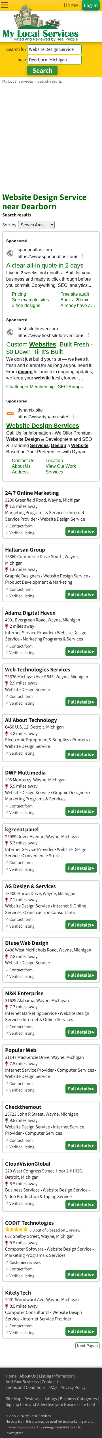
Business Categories (78, 1398)
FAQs (53, 1387)
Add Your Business (22, 1381)
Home (11, 1376)
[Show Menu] (4, 5)
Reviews (32, 1398)
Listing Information (56, 1376)
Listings (49, 1398)
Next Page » (87, 1346)
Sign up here (17, 1404)
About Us (28, 1376)
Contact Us (51, 1381)
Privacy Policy (73, 1387)
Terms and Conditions (26, 1387)
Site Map (14, 1398)
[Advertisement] (51, 138)
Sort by (9, 225)
